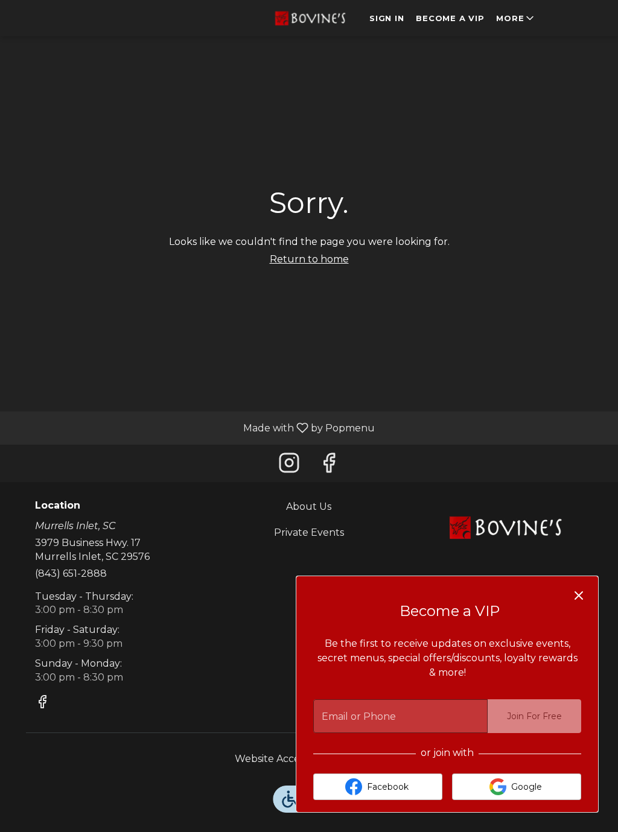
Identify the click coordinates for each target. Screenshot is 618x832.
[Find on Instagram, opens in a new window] (289, 466)
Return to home (309, 259)
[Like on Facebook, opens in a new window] (329, 466)
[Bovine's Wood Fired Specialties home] (309, 18)
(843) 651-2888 (71, 573)
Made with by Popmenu (192, 427)
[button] (516, 18)
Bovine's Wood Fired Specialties (503, 527)
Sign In (386, 18)
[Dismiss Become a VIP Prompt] (578, 595)
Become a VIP (450, 18)
